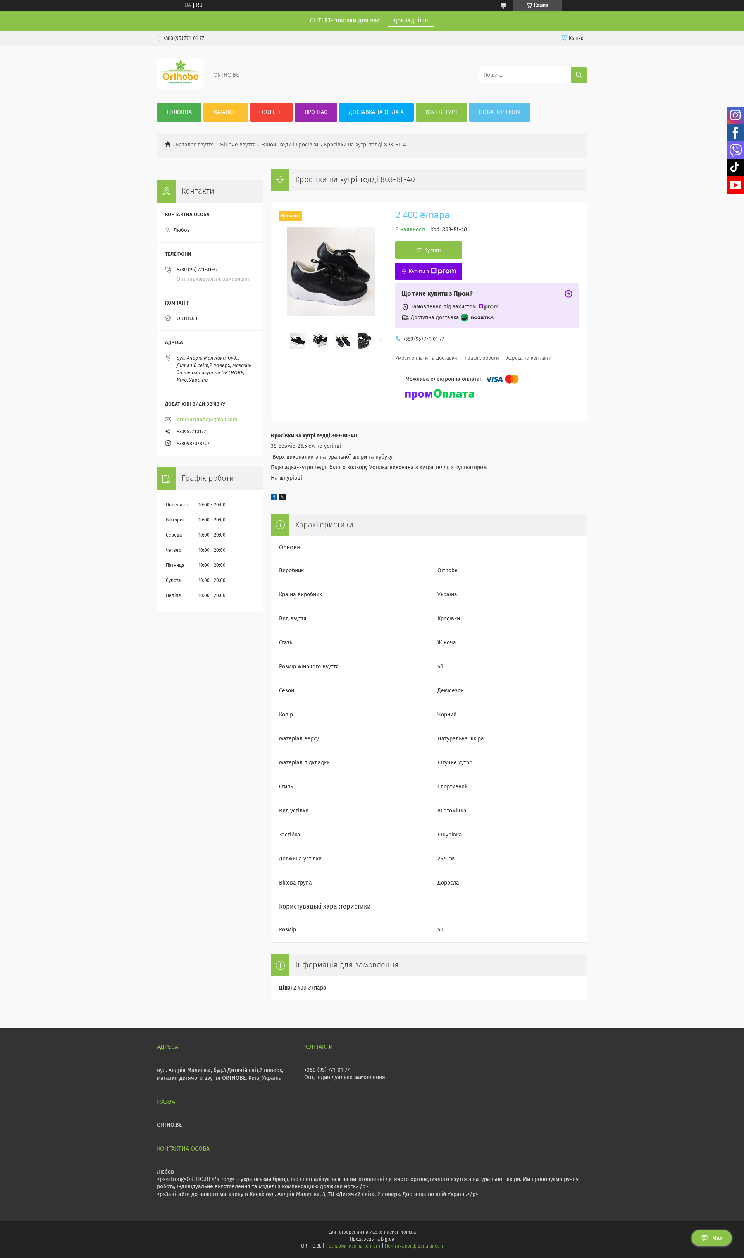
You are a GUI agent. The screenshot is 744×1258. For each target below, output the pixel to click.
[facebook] (274, 498)
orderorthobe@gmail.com (207, 419)
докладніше (411, 20)
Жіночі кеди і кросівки (289, 145)
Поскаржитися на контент (353, 1246)
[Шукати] (579, 75)
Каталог (225, 112)
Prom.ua (407, 1232)
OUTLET (271, 112)
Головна (179, 112)
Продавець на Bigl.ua (372, 1239)
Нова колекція (500, 112)
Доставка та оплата (376, 112)
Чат (717, 1238)
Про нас (316, 112)
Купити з (419, 271)
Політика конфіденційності (414, 1246)
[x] (282, 498)
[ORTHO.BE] (180, 87)
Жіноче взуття (238, 145)
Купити (432, 250)
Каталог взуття (195, 145)
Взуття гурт (441, 112)
